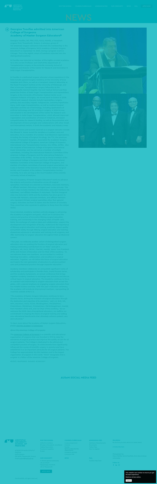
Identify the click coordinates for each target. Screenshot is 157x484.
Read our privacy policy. (133, 477)
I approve (128, 480)
